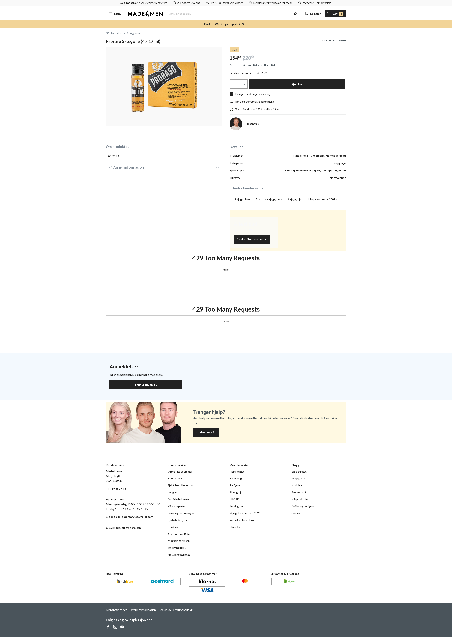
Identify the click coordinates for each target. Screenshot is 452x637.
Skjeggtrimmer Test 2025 (245, 513)
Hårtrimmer (237, 471)
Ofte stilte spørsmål (180, 471)
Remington (236, 506)
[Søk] (295, 13)
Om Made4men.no (179, 499)
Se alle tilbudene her (250, 239)
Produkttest (298, 492)
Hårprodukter (299, 499)
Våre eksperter (177, 506)
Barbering (236, 478)
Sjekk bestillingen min (181, 485)
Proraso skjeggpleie (269, 199)
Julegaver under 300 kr (322, 199)
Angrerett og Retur (179, 533)
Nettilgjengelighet (179, 554)
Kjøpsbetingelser (116, 609)
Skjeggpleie (242, 199)
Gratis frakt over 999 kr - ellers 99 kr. (254, 65)
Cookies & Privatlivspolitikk (176, 609)
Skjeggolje (294, 199)
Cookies (173, 527)
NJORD (234, 499)
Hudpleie (296, 485)
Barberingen (299, 471)
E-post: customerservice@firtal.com (129, 516)
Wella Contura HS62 (242, 520)
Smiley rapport (177, 547)
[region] (164, 86)
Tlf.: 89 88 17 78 (116, 488)
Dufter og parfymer (303, 506)
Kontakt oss (204, 432)
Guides (295, 513)
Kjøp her (296, 84)
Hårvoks (235, 527)
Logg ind (173, 492)
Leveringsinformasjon (181, 513)
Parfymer (235, 485)
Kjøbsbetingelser (178, 520)
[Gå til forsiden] (145, 13)
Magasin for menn (179, 540)
